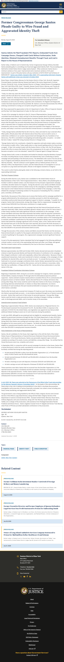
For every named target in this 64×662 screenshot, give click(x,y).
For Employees (32, 626)
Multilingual (32, 645)
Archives (32, 607)
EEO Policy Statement (32, 637)
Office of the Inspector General (32, 629)
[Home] (10, 7)
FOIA (32, 610)
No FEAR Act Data (32, 633)
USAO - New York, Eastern (9, 458)
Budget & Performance (32, 603)
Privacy (32, 622)
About (32, 599)
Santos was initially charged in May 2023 (23, 75)
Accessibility (32, 614)
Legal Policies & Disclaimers (32, 618)
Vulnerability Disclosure (32, 641)
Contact (31, 655)
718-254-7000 (30, 567)
